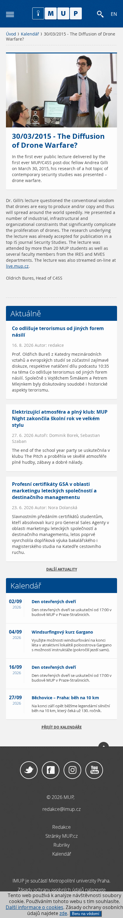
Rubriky (61, 845)
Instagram (72, 770)
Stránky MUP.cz (61, 836)
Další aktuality (61, 569)
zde (63, 913)
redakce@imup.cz (61, 809)
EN (114, 14)
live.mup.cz (17, 266)
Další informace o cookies (34, 907)
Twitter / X (29, 770)
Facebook (50, 770)
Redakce (61, 827)
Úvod (11, 34)
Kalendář (30, 34)
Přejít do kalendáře (61, 727)
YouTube (94, 770)
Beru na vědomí (85, 913)
